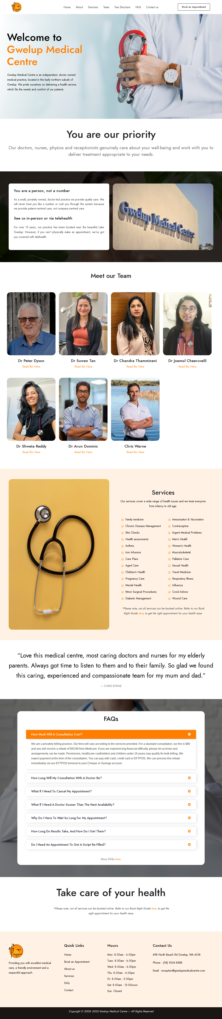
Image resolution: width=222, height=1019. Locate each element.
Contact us (152, 7)
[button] (111, 734)
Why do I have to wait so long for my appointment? (69, 818)
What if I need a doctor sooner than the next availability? (72, 804)
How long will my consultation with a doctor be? (66, 778)
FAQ (138, 7)
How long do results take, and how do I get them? (68, 831)
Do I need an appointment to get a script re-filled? (68, 844)
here (118, 859)
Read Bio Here (31, 367)
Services (93, 7)
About (79, 7)
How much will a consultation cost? (56, 734)
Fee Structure (122, 7)
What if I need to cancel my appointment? (61, 791)
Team (106, 7)
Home (67, 7)
